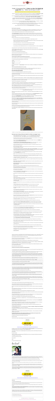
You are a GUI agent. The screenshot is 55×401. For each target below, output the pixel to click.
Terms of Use (25, 399)
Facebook (30, 399)
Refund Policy (34, 399)
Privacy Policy (22, 399)
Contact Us (28, 399)
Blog (32, 399)
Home (19, 399)
